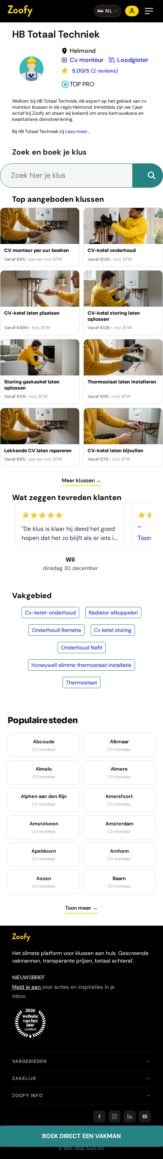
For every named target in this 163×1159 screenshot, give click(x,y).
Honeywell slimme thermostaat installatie (81, 665)
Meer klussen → (81, 480)
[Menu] (149, 11)
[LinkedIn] (130, 1116)
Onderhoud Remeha (56, 630)
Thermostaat (81, 682)
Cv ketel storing (113, 630)
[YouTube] (145, 1116)
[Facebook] (99, 1116)
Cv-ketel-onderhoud (50, 612)
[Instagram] (114, 1116)
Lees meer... (77, 131)
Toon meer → (81, 907)
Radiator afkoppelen (113, 612)
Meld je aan (27, 986)
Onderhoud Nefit (81, 647)
